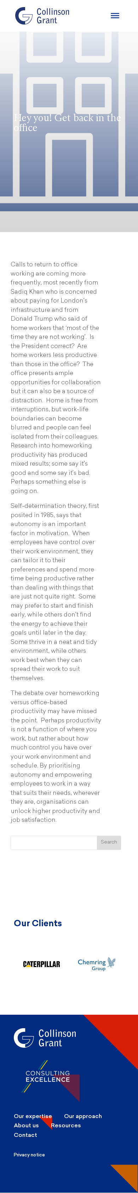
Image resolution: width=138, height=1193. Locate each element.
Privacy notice (29, 1154)
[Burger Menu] (115, 15)
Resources (66, 1125)
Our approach (83, 1116)
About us (26, 1125)
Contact (25, 1135)
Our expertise (33, 1116)
